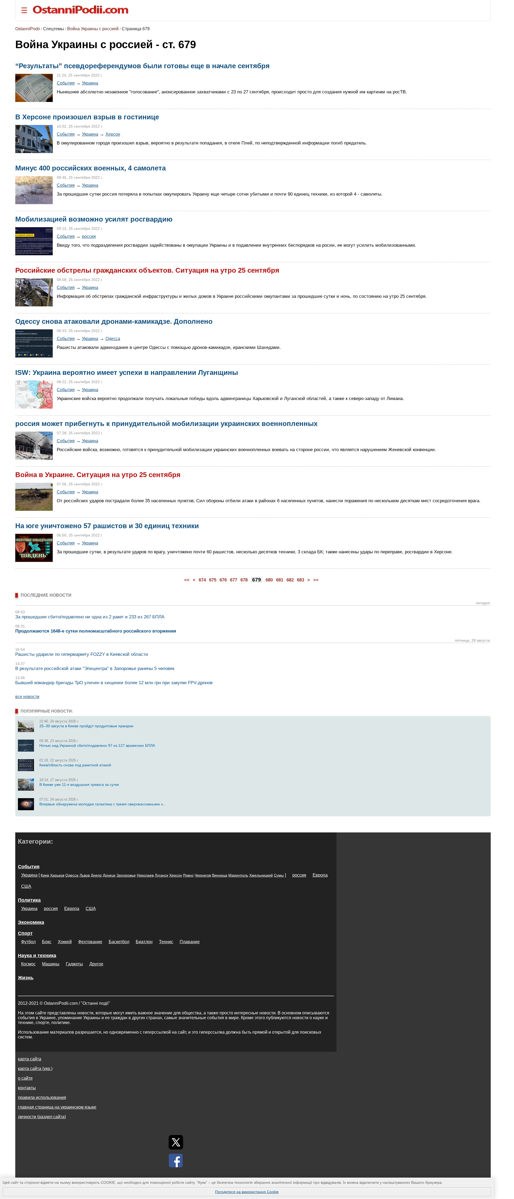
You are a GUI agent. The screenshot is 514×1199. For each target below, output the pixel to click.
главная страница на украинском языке (57, 1107)
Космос (28, 964)
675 (212, 580)
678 (244, 580)
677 (233, 580)
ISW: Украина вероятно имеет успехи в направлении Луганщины (126, 372)
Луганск (161, 875)
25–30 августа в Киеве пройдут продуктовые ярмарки (86, 726)
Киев (45, 875)
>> (316, 580)
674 (202, 580)
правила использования (42, 1097)
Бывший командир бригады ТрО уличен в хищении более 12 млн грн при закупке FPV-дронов (114, 682)
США (26, 886)
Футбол (28, 941)
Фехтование (90, 941)
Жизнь (25, 977)
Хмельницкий (261, 875)
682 (290, 580)
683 (300, 580)
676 (223, 580)
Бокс (46, 941)
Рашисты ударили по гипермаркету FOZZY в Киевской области (81, 654)
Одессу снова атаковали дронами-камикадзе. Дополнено (114, 321)
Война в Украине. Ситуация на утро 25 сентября (97, 475)
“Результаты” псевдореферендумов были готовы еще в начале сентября (142, 66)
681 (279, 580)
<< (187, 580)
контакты (27, 1088)
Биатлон (144, 941)
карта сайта (29, 1059)
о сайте (25, 1078)
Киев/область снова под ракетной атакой (75, 765)
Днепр (96, 875)
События (66, 83)
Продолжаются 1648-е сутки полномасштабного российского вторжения (95, 631)
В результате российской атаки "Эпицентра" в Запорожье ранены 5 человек (94, 668)
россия (89, 236)
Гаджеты (74, 964)
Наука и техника (37, 955)
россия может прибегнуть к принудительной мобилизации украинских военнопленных (166, 424)
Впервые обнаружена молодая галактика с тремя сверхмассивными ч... (102, 804)
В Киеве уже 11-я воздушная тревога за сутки (79, 784)
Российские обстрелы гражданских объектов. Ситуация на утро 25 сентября (147, 270)
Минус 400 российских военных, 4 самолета (90, 168)
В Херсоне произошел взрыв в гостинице (87, 117)
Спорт (25, 933)
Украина (90, 83)
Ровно (188, 875)
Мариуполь (238, 875)
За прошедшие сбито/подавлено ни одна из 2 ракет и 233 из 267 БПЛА (89, 616)
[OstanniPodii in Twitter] (175, 1142)
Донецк (109, 875)
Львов (85, 875)
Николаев (145, 875)
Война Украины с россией (93, 28)
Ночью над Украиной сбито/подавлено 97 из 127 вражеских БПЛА (97, 745)
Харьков (57, 875)
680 (269, 580)
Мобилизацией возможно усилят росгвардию (93, 219)
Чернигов (203, 875)
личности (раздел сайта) (42, 1116)
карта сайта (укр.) (35, 1068)
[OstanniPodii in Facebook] (175, 1160)
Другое (96, 964)
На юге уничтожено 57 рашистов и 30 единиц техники (107, 526)
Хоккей (65, 941)
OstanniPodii (27, 28)
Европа (320, 875)
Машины (50, 964)
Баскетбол (119, 941)
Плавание (190, 941)
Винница (219, 875)
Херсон (112, 134)
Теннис (166, 941)
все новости (27, 696)
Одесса (112, 338)
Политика (29, 900)
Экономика (31, 922)
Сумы (279, 875)
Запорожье (126, 875)
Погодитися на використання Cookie (247, 1192)
